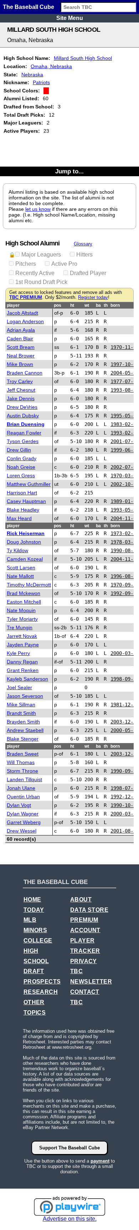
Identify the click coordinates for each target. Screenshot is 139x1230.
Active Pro (64, 264)
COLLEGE (38, 940)
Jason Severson (25, 696)
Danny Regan (22, 662)
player (13, 305)
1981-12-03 (124, 704)
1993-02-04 (124, 433)
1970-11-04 (124, 347)
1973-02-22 (124, 533)
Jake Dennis (21, 398)
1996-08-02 (124, 576)
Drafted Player (88, 273)
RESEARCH (41, 992)
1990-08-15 (124, 550)
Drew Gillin (19, 450)
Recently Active (35, 273)
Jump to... (69, 171)
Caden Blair (20, 338)
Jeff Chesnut (21, 390)
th (106, 305)
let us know (38, 209)
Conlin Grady (21, 458)
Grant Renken (22, 670)
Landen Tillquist (24, 779)
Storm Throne (22, 771)
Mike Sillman (21, 704)
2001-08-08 (124, 831)
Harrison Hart (22, 492)
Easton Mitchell (24, 602)
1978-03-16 (124, 542)
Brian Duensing (26, 424)
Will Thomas (21, 762)
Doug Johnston (24, 542)
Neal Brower (21, 356)
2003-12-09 (124, 754)
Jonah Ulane (21, 788)
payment (100, 1161)
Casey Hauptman (26, 501)
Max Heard (19, 518)
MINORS (35, 930)
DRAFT (34, 971)
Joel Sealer (19, 687)
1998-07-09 (124, 788)
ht (72, 305)
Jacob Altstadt (22, 313)
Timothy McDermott (29, 585)
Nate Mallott (20, 576)
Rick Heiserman (26, 533)
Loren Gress (21, 475)
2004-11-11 (124, 559)
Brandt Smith (21, 713)
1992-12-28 (124, 796)
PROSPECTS (42, 982)
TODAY (34, 910)
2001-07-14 (124, 441)
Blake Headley (23, 510)
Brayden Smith (23, 722)
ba (98, 305)
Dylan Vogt (19, 805)
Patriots (41, 82)
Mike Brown (20, 364)
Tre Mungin (19, 627)
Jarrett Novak (22, 636)
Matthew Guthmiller (29, 484)
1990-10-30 (124, 805)
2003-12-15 (124, 722)
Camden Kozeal (25, 559)
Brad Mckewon (23, 593)
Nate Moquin (21, 610)
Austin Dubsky (23, 415)
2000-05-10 (124, 730)
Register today (93, 297)
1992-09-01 (124, 593)
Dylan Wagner (22, 814)
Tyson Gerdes (22, 441)
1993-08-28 (124, 390)
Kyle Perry (18, 653)
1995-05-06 (124, 415)
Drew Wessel (21, 831)
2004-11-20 (124, 518)
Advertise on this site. (70, 1219)
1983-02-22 (124, 424)
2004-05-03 (124, 373)
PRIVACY (83, 961)
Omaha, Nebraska (51, 66)
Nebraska (32, 74)
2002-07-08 (124, 467)
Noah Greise (21, 467)
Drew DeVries (22, 407)
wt (86, 305)
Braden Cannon (24, 373)
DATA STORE (89, 910)
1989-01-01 (124, 501)
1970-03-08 (124, 475)
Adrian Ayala (21, 330)
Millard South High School (83, 58)
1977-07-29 (124, 381)
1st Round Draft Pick (41, 282)
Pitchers (25, 264)
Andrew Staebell (25, 730)
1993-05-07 (124, 510)
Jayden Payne (23, 644)
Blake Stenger (22, 739)
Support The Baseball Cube (69, 1147)
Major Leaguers (41, 254)
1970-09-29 (124, 585)
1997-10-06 (124, 364)
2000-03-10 (124, 814)
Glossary (83, 243)
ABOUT (81, 899)
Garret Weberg (24, 822)
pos (57, 305)
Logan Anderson (25, 321)
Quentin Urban (23, 796)
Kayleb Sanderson (27, 679)
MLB (30, 920)
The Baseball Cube (28, 7)
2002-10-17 (124, 484)
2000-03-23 (124, 653)
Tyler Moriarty (22, 619)
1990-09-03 (124, 771)
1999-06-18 (124, 450)
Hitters (84, 254)
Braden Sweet (22, 754)
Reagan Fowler (24, 433)
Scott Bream (21, 347)
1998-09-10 (124, 679)
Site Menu (69, 18)
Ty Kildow (17, 550)
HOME (32, 899)
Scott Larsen (21, 567)
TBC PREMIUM (25, 297)
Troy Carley (20, 381)
